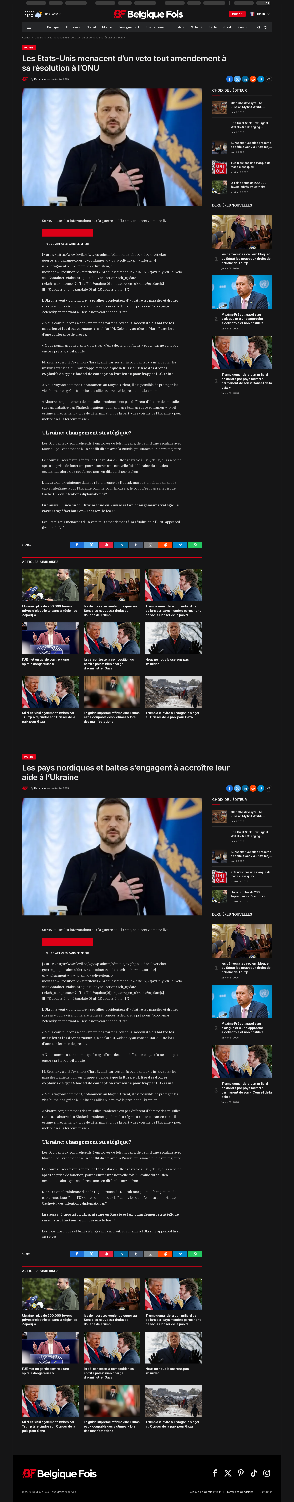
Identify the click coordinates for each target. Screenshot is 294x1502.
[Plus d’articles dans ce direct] (67, 233)
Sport (227, 27)
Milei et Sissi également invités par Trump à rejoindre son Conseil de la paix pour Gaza (48, 717)
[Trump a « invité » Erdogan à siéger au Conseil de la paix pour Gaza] (173, 692)
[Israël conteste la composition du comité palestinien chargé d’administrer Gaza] (112, 638)
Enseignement (128, 27)
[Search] (259, 27)
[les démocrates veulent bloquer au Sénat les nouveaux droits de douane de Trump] (112, 585)
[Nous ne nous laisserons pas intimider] (173, 638)
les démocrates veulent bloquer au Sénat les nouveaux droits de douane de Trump (110, 610)
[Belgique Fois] (148, 14)
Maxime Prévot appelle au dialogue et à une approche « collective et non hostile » (242, 318)
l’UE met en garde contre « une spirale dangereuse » (45, 661)
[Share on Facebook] (229, 79)
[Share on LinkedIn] (245, 79)
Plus (241, 27)
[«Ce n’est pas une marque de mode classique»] (219, 167)
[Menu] (29, 27)
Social (91, 27)
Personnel (40, 79)
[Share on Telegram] (260, 79)
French (260, 14)
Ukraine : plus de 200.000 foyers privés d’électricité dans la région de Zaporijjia (49, 610)
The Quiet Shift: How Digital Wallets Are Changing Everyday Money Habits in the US (251, 125)
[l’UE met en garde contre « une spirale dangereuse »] (50, 638)
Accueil (26, 37)
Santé (213, 27)
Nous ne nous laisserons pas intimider (167, 661)
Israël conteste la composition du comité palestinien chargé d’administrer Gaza (109, 663)
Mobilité (196, 27)
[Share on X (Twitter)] (237, 79)
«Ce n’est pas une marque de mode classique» (251, 165)
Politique (53, 27)
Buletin (237, 14)
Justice (179, 27)
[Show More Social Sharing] (268, 79)
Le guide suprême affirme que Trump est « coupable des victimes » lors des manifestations (112, 717)
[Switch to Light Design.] (265, 27)
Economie (73, 27)
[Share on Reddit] (253, 79)
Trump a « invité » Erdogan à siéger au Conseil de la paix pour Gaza (172, 715)
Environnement (156, 27)
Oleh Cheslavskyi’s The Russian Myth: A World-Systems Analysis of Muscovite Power (246, 105)
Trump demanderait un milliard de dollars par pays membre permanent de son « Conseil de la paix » (173, 610)
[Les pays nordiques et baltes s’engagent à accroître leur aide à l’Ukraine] (112, 856)
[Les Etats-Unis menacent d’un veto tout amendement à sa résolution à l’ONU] (112, 147)
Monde (107, 27)
